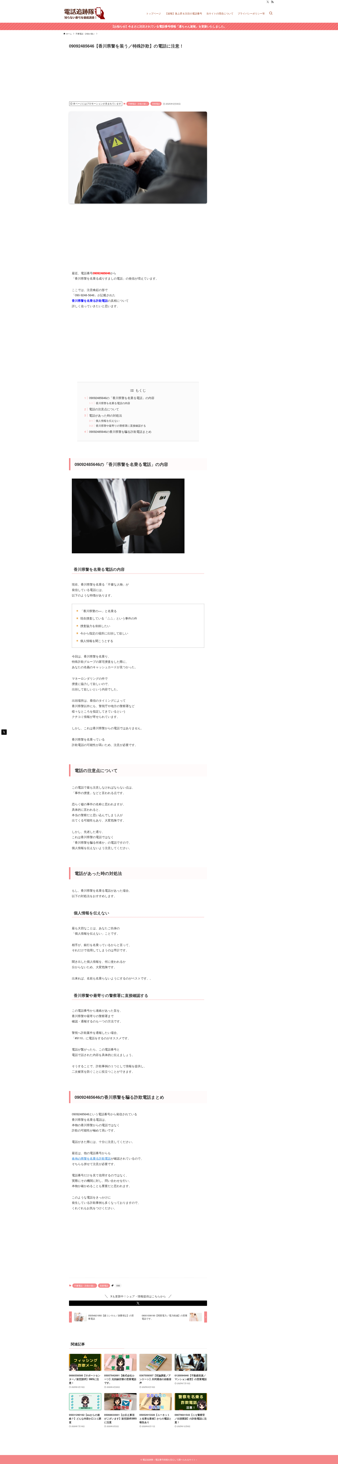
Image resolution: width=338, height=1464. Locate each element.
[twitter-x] (267, 2)
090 (118, 1285)
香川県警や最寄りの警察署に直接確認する (121, 425)
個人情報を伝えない (108, 420)
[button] (138, 1303)
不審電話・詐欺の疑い (138, 103)
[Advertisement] (174, 75)
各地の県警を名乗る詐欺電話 (91, 1158)
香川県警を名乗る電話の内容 (113, 403)
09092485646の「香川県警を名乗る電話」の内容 (121, 398)
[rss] (272, 2)
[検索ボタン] (271, 13)
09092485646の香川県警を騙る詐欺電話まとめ (120, 431)
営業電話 (156, 103)
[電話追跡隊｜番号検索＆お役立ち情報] (85, 13)
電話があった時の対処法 (105, 415)
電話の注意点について (104, 409)
